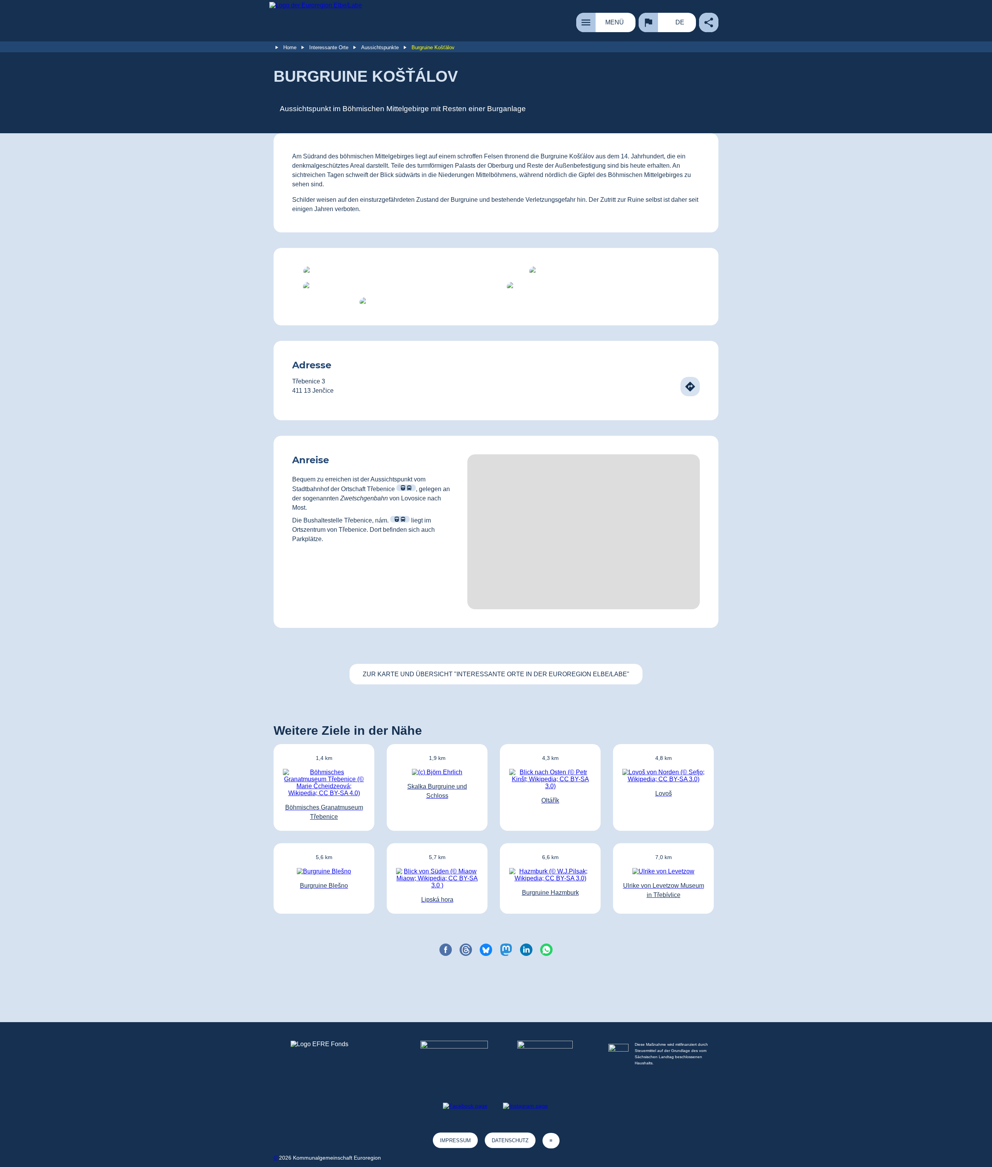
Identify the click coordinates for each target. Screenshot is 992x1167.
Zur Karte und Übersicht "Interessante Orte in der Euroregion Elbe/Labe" (496, 674)
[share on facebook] (445, 950)
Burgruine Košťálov (433, 47)
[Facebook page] (465, 1106)
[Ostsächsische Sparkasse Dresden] (551, 1061)
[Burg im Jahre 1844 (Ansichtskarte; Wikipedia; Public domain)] (391, 286)
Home (289, 47)
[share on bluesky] (486, 950)
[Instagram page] (525, 1106)
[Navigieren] (690, 386)
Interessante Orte (328, 47)
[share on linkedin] (526, 950)
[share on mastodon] (506, 950)
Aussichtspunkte (380, 47)
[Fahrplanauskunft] (406, 488)
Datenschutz (510, 1140)
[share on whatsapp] (546, 950)
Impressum (455, 1140)
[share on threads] (466, 950)
